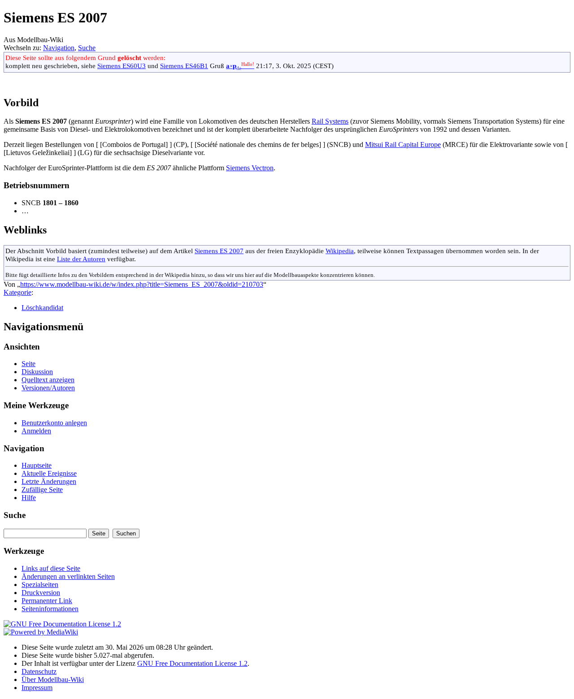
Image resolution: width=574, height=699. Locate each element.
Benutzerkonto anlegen (54, 423)
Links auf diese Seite (51, 568)
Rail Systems (330, 121)
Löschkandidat (42, 307)
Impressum (37, 687)
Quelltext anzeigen (48, 380)
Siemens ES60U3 (121, 65)
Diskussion (37, 371)
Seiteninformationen (50, 609)
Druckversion (41, 592)
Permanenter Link (47, 600)
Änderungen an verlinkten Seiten (68, 576)
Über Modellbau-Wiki (53, 679)
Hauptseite (37, 465)
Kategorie (17, 292)
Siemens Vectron (250, 168)
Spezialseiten (40, 584)
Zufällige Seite (42, 489)
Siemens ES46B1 (184, 65)
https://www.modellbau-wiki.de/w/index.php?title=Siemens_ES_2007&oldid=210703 (141, 284)
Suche (87, 48)
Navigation (58, 48)
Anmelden (36, 431)
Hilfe (29, 497)
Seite (28, 363)
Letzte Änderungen (49, 481)
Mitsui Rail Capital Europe (403, 144)
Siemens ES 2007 (219, 251)
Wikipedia (340, 251)
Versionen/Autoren (48, 388)
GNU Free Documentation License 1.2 (192, 663)
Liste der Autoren (81, 259)
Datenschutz (39, 671)
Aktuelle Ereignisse (49, 473)
